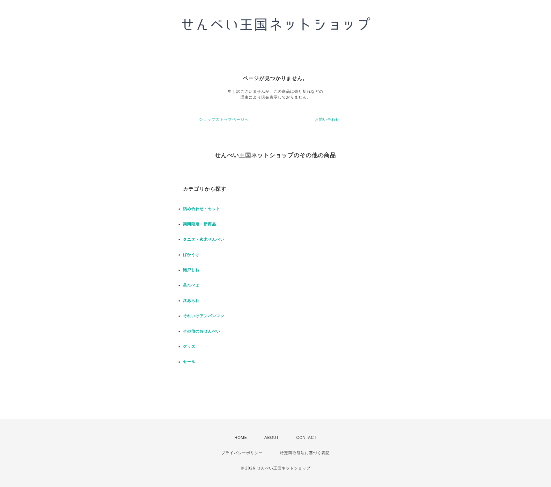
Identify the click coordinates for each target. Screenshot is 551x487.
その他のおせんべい (201, 331)
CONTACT (306, 437)
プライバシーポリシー (242, 453)
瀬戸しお (191, 270)
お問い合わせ (327, 119)
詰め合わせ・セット (201, 209)
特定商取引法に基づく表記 (305, 453)
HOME (240, 437)
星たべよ (191, 285)
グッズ (189, 346)
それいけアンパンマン (203, 316)
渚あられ (191, 300)
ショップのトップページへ (224, 119)
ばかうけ (191, 254)
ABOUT (271, 437)
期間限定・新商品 (199, 224)
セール (189, 362)
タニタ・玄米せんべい (203, 239)
